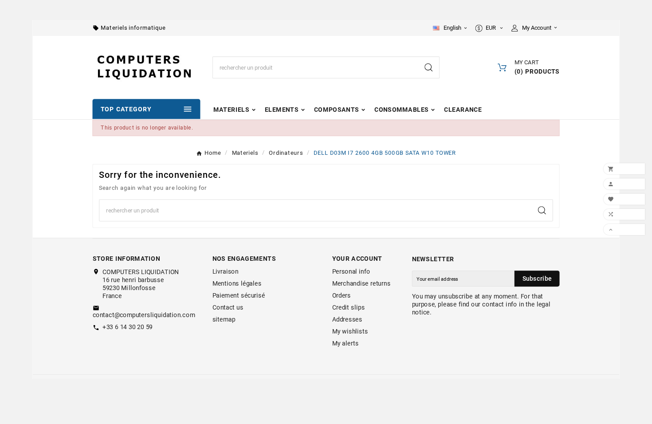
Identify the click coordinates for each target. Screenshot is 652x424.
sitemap (224, 319)
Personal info (351, 271)
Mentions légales (237, 283)
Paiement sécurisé (238, 295)
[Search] (428, 67)
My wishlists (350, 331)
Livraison (225, 271)
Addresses (347, 319)
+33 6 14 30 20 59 (127, 326)
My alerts (345, 343)
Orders (341, 295)
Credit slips (348, 307)
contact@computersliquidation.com (144, 314)
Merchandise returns (361, 283)
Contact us (228, 307)
